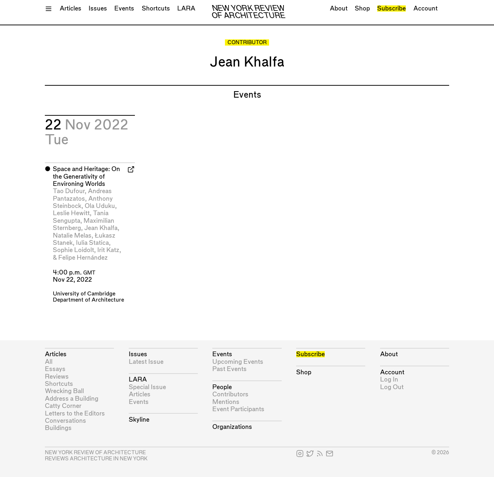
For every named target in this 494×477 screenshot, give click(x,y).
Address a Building (71, 399)
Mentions (225, 402)
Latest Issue (146, 362)
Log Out (392, 387)
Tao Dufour (69, 191)
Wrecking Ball (64, 391)
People (222, 387)
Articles (70, 8)
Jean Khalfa (101, 228)
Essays (55, 369)
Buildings (58, 428)
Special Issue (147, 387)
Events (124, 8)
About (339, 8)
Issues (98, 8)
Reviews (57, 377)
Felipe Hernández (83, 258)
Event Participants (238, 409)
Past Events (229, 369)
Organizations (232, 427)
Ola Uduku (100, 206)
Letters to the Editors (75, 413)
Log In (389, 379)
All (48, 362)
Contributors (230, 394)
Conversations (65, 421)
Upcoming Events (237, 362)
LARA (186, 8)
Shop (362, 8)
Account (425, 8)
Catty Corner (63, 406)
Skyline (139, 420)
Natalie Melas (72, 236)
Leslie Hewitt (71, 213)
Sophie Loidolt (73, 250)
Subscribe (391, 8)
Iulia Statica (92, 243)
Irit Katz (108, 250)
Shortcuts (156, 8)
